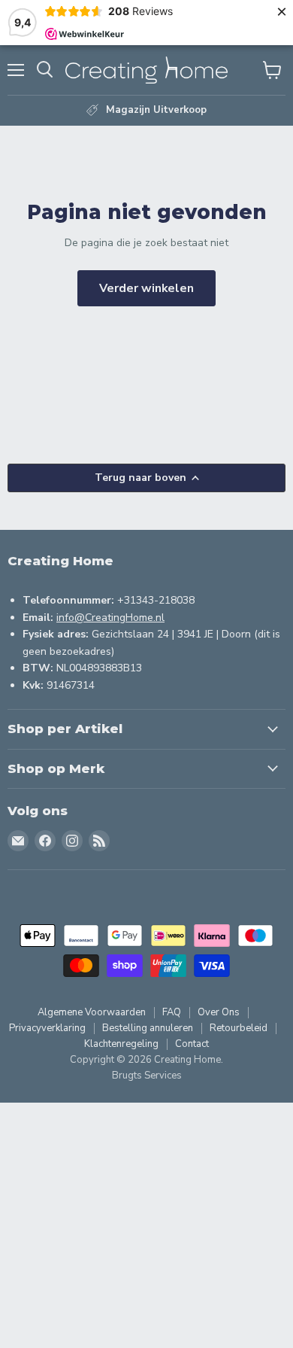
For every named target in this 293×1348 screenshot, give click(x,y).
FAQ (171, 1012)
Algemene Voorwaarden (92, 1012)
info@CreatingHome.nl (110, 617)
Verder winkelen (146, 288)
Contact (192, 1044)
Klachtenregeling (121, 1044)
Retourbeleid (238, 1028)
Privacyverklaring (47, 1028)
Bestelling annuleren (147, 1028)
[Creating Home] (146, 70)
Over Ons (219, 1012)
